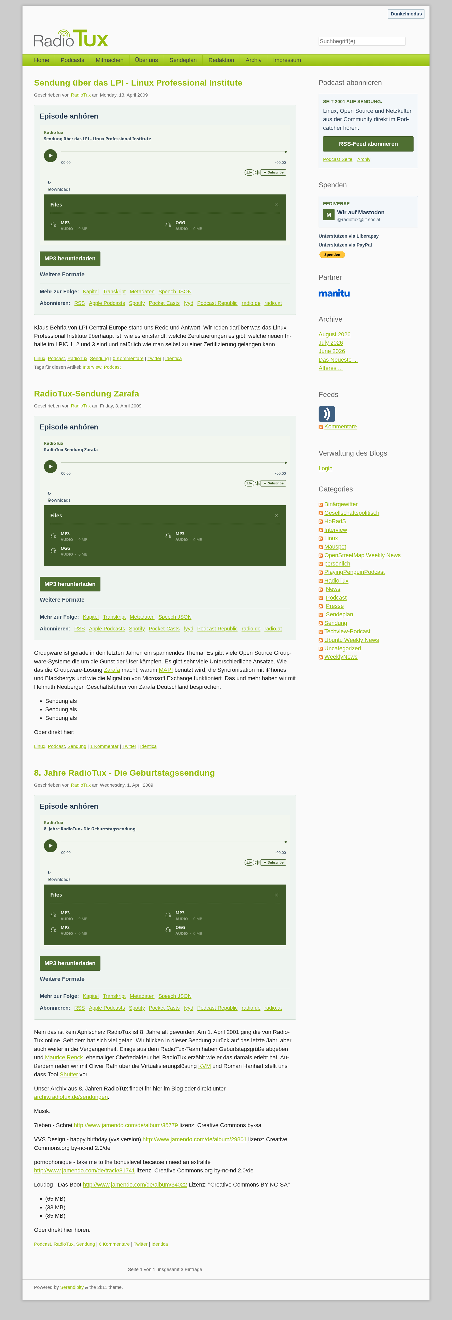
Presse (335, 606)
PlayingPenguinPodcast (354, 572)
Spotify (137, 303)
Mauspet (335, 546)
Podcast (56, 358)
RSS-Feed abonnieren (368, 144)
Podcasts (72, 60)
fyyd (188, 303)
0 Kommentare (128, 358)
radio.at (273, 303)
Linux (39, 358)
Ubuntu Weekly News (351, 640)
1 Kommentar (104, 746)
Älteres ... (331, 368)
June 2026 (332, 351)
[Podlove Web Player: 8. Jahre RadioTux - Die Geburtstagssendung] (165, 882)
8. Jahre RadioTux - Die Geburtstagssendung (124, 773)
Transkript (114, 291)
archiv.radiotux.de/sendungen (71, 1097)
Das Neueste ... (338, 359)
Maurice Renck (64, 1057)
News (333, 589)
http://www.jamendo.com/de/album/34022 (135, 1184)
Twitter (154, 358)
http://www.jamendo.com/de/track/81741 (84, 1170)
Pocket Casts (164, 303)
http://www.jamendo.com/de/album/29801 (195, 1139)
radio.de (251, 303)
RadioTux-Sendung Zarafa (86, 393)
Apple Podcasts (107, 303)
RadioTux (81, 95)
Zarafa (112, 670)
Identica (173, 358)
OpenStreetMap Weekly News (362, 555)
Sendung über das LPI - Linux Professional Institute (138, 82)
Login (325, 468)
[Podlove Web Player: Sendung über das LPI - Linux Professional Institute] (165, 185)
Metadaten (142, 291)
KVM (204, 1066)
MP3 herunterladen (69, 258)
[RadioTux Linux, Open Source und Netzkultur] (33, 27)
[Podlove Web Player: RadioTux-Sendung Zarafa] (165, 503)
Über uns (146, 60)
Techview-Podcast (347, 631)
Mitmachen (109, 60)
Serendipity (72, 1287)
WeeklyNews (341, 656)
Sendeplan (183, 60)
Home (41, 60)
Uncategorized (342, 648)
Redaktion (221, 60)
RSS (79, 303)
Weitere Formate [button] (62, 274)
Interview (92, 367)
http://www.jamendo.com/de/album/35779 (126, 1125)
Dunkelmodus (406, 13)
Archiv (254, 60)
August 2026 (335, 334)
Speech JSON (175, 291)
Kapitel (91, 291)
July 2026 (331, 342)
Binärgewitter (341, 504)
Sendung (99, 358)
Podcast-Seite (337, 159)
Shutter (69, 1074)
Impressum (287, 60)
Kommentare (340, 426)
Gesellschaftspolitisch (351, 513)
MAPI (166, 670)
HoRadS (335, 521)
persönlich (337, 563)
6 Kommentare (114, 1244)
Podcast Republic (217, 303)
